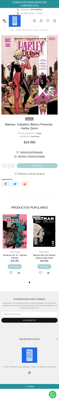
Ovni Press (35, 136)
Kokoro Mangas (15, 21)
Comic (39, 133)
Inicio (12, 30)
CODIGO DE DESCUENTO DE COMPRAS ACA (29, 4)
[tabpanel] (15, 247)
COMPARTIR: (6, 179)
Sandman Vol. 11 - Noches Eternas (15, 256)
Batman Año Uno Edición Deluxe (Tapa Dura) (44, 256)
